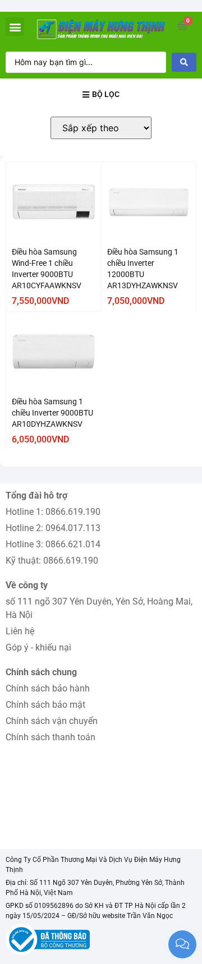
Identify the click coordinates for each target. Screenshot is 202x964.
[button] (15, 26)
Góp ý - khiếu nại (38, 647)
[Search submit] (184, 62)
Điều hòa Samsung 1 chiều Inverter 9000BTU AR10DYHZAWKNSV (52, 412)
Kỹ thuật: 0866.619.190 (52, 560)
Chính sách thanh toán (50, 737)
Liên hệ (20, 631)
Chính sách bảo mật (45, 704)
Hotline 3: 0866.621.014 (53, 544)
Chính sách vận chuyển (52, 721)
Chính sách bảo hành (48, 688)
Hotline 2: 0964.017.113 (53, 528)
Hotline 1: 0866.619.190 (53, 511)
